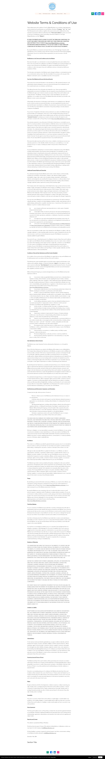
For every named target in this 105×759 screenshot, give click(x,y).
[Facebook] (96, 13)
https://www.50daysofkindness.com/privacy (55, 43)
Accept (100, 757)
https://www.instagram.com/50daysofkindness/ (60, 223)
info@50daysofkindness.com (48, 728)
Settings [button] (89, 757)
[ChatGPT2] (92, 13)
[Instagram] (102, 13)
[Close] (103, 757)
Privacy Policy (53, 757)
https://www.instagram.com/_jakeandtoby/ (40, 225)
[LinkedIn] (99, 13)
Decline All (95, 757)
